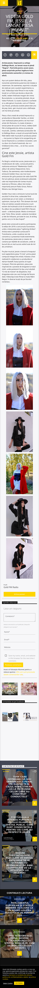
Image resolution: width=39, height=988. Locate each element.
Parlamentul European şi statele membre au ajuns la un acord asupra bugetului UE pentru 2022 (19, 909)
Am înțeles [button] (19, 983)
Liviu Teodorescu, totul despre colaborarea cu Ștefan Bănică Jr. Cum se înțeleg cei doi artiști (19, 941)
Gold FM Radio (21, 38)
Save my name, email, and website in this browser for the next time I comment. (22, 655)
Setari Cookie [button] (7, 983)
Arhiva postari (19, 594)
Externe (6, 771)
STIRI (19, 13)
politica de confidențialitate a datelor (16, 977)
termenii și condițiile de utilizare (20, 975)
